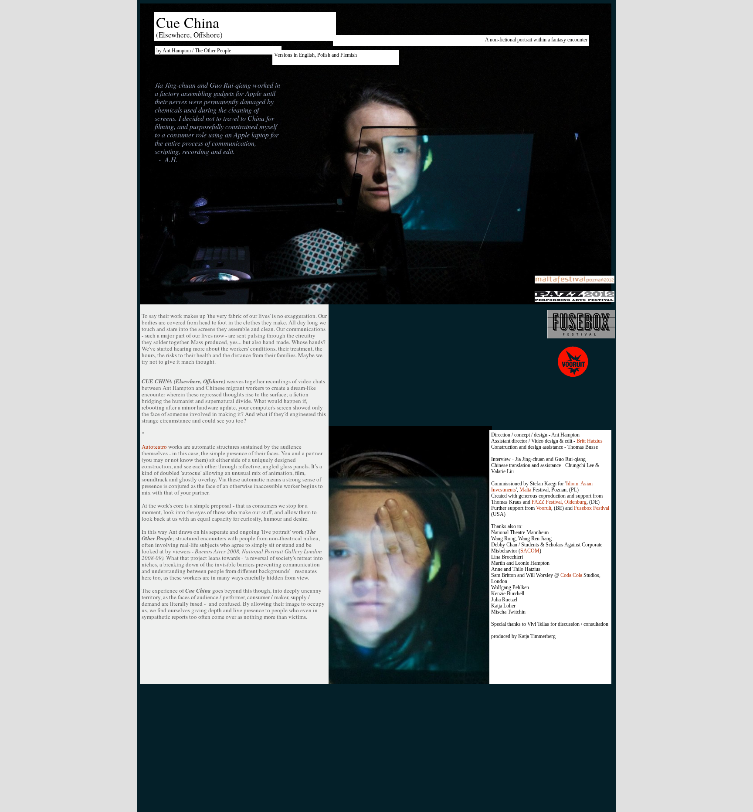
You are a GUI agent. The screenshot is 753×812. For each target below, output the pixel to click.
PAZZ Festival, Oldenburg (559, 502)
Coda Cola (571, 575)
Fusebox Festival (591, 508)
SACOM (529, 551)
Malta (525, 490)
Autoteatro (154, 446)
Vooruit (543, 508)
